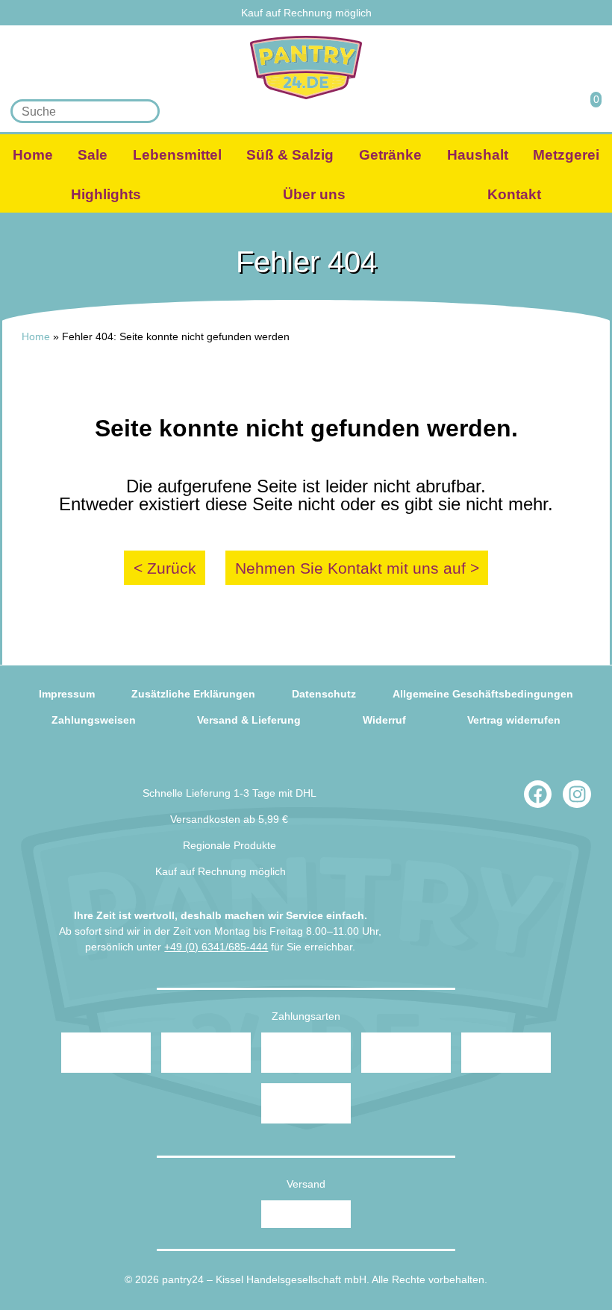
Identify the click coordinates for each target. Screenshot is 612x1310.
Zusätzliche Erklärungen (193, 694)
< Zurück (165, 568)
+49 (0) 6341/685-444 (216, 947)
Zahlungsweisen (93, 720)
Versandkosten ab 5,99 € (229, 819)
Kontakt (514, 194)
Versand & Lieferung (249, 720)
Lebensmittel (177, 155)
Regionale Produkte (229, 845)
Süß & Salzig (290, 155)
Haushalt (477, 155)
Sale (92, 155)
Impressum (67, 694)
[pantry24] (306, 67)
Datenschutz (324, 694)
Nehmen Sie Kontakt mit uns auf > (357, 568)
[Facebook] (538, 794)
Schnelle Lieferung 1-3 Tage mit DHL (229, 793)
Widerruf (384, 720)
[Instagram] (577, 794)
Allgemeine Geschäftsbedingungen (483, 694)
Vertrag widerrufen (514, 720)
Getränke (390, 155)
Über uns (314, 194)
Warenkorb (587, 110)
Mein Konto (546, 110)
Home (33, 155)
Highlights (106, 194)
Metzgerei (566, 155)
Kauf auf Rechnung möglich (306, 13)
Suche (143, 111)
